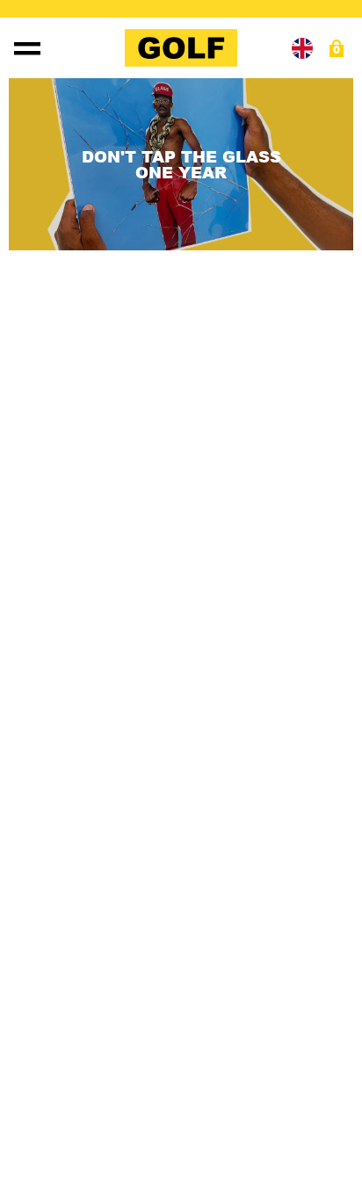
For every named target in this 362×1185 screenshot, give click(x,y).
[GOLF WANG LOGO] (181, 48)
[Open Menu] (27, 48)
